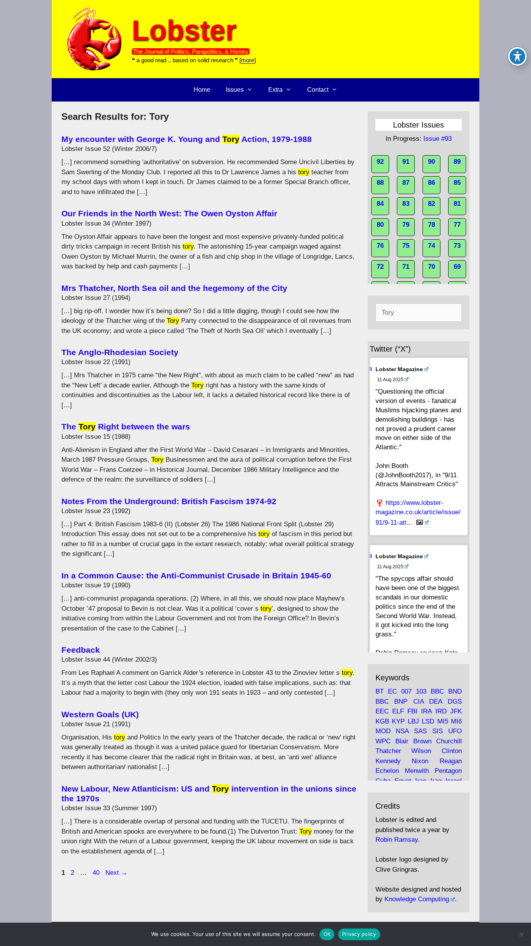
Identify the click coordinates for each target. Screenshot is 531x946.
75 (405, 245)
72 (380, 266)
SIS (437, 731)
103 (421, 691)
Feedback (80, 649)
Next (116, 872)
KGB (382, 721)
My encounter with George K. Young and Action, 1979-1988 (186, 139)
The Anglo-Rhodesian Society (119, 352)
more (247, 60)
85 (457, 182)
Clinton (452, 751)
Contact (317, 89)
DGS (455, 701)
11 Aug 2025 (390, 379)
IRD (441, 711)
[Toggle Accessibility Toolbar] (517, 56)
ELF (398, 711)
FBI (412, 711)
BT (380, 691)
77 (457, 224)
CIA (418, 701)
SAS (420, 731)
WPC (383, 741)
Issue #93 (437, 138)
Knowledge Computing (416, 899)
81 (457, 203)
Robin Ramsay (397, 839)
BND (455, 691)
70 (431, 266)
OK (327, 934)
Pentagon (448, 770)
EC (392, 691)
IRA (426, 711)
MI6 (456, 721)
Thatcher (388, 751)
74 (431, 245)
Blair (402, 741)
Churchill (449, 741)
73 (457, 245)
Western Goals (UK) (100, 714)
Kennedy (388, 761)
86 (431, 182)
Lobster (184, 30)
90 (431, 161)
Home (202, 89)
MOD (383, 731)
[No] (521, 934)
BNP (400, 701)
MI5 (442, 721)
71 (405, 266)
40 (96, 872)
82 (431, 203)
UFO (455, 731)
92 (380, 161)
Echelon (387, 770)
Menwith (417, 770)
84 (380, 203)
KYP (398, 721)
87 (405, 182)
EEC (382, 711)
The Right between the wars (125, 426)
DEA (435, 701)
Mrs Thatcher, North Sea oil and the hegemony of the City (174, 288)
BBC (437, 691)
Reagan (451, 761)
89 (457, 161)
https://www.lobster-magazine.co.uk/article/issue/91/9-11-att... (418, 512)
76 (380, 245)
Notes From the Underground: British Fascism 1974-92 (168, 501)
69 (457, 266)
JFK (456, 711)
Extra (275, 89)
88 (380, 182)
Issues (235, 89)
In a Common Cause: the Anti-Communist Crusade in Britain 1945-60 (196, 575)
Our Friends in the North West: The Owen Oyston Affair (169, 213)
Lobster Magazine (399, 369)
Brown (422, 741)
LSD (428, 721)
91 (405, 161)
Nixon (420, 761)
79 (405, 224)
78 (431, 224)
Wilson (421, 751)
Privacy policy (359, 934)
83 (405, 203)
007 (406, 691)
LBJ (413, 721)
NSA (402, 731)
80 (380, 224)
